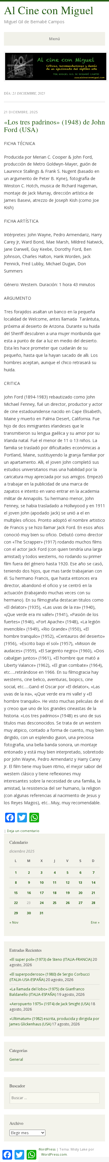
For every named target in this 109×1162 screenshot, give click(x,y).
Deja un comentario (23, 830)
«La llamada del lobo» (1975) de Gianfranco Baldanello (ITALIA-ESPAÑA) (46, 991)
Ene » (95, 922)
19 (67, 892)
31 (41, 913)
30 (29, 913)
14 (93, 882)
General (16, 1059)
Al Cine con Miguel (48, 9)
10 (41, 882)
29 (16, 913)
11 (54, 882)
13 (80, 882)
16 (29, 892)
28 (93, 902)
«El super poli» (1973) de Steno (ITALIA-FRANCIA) (50, 959)
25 (54, 902)
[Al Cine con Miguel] (55, 79)
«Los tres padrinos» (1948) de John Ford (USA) (54, 125)
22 (16, 902)
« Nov (13, 922)
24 (41, 902)
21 (93, 892)
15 (16, 892)
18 (54, 892)
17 (41, 892)
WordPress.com (54, 1154)
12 (67, 882)
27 (80, 902)
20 (80, 892)
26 (67, 902)
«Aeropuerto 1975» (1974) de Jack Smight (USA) (49, 1003)
